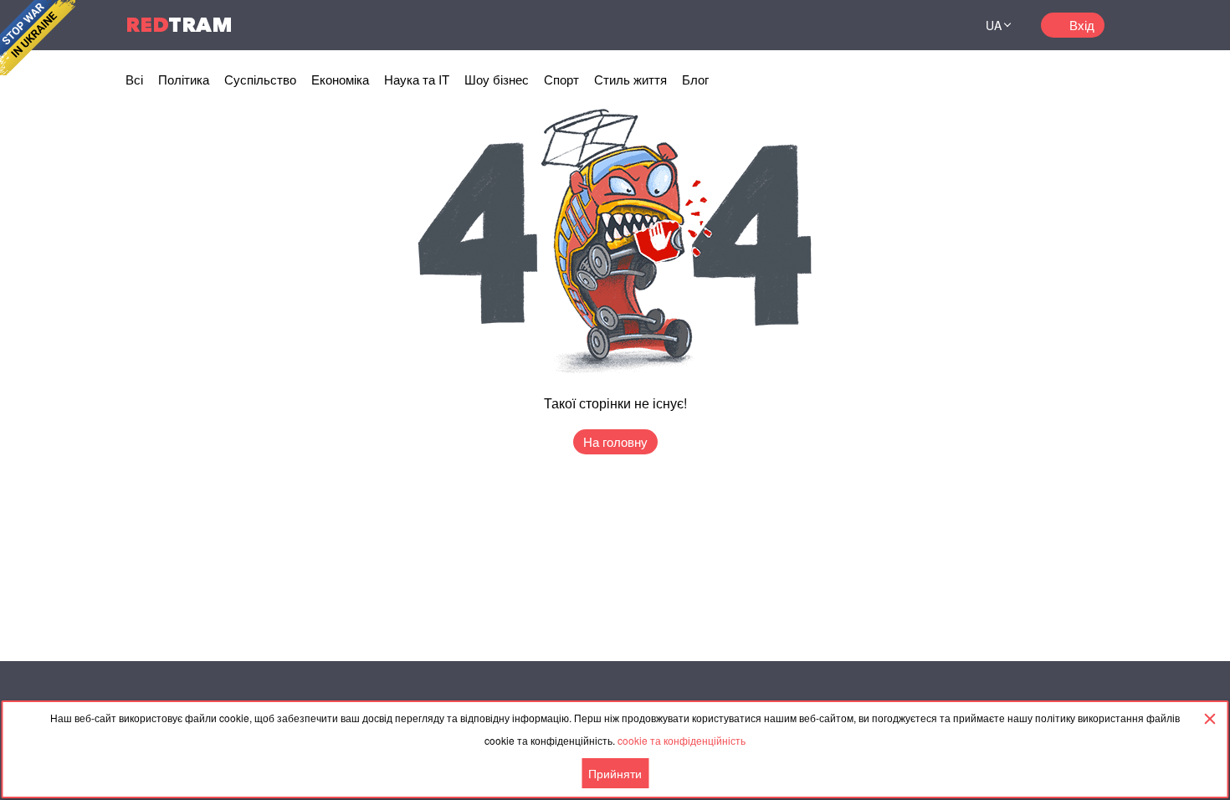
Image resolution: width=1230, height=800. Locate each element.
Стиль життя (630, 79)
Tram (179, 25)
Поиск (936, 25)
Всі (134, 79)
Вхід (1081, 24)
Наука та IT (416, 79)
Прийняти (615, 773)
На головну (615, 441)
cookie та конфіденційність (682, 740)
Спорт (561, 79)
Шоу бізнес (496, 79)
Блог (695, 79)
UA (994, 25)
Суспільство (260, 79)
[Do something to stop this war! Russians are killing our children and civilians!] (37, 37)
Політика (183, 79)
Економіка (340, 79)
